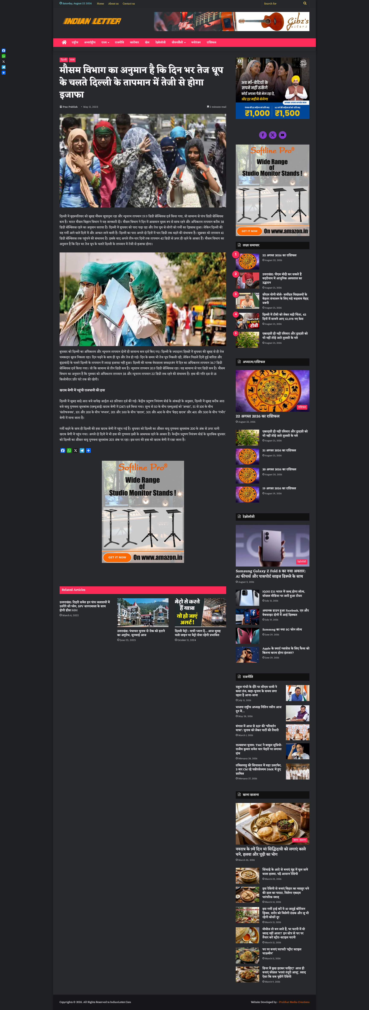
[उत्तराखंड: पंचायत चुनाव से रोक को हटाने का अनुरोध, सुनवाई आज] (142, 612)
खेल (147, 42)
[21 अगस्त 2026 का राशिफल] (247, 457)
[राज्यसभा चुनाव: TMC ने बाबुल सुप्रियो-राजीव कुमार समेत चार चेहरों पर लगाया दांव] (297, 751)
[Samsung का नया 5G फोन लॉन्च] (247, 636)
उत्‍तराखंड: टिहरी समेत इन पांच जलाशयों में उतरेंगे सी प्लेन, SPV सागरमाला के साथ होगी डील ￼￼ (85, 606)
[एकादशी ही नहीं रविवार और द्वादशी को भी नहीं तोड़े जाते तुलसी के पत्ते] (247, 340)
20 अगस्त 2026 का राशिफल (279, 469)
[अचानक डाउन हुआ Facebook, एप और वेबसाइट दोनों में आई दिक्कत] (247, 617)
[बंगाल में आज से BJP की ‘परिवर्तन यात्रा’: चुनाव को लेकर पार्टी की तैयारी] (297, 732)
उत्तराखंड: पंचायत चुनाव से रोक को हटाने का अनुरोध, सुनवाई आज (141, 633)
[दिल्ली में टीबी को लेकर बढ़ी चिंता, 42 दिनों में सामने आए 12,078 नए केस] (247, 321)
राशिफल (211, 42)
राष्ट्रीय (75, 42)
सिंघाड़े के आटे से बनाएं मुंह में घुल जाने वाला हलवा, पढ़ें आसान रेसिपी (285, 872)
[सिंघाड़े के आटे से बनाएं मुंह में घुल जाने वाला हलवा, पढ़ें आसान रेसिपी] (247, 876)
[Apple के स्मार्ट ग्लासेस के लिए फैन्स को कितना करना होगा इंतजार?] (247, 655)
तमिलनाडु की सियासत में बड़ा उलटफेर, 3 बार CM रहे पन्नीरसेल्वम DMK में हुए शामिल (258, 770)
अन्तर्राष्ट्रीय (89, 42)
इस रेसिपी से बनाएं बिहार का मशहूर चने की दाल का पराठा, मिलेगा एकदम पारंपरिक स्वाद (285, 893)
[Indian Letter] (92, 22)
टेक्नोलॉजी (160, 42)
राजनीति (119, 42)
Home (100, 3)
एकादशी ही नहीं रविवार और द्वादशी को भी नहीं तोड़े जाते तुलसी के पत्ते (285, 336)
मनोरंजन (196, 42)
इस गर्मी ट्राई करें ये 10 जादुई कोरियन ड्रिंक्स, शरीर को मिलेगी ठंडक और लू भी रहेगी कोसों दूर (285, 913)
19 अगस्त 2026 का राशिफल (279, 488)
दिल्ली (64, 60)
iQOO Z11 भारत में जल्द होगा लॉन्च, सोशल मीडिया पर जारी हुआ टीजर (283, 594)
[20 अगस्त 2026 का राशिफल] (247, 476)
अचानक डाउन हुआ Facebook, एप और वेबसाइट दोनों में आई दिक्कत (285, 613)
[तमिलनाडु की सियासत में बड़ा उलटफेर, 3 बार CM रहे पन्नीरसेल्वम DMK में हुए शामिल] (297, 772)
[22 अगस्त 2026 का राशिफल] (247, 262)
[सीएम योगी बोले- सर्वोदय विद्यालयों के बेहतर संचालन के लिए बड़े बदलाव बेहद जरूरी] (247, 301)
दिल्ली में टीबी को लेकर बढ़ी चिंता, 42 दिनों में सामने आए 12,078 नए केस (284, 317)
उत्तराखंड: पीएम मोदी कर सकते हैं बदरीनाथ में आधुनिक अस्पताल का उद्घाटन (282, 278)
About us (113, 3)
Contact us (129, 3)
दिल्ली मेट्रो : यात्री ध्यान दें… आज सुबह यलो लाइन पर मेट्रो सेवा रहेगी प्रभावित (198, 633)
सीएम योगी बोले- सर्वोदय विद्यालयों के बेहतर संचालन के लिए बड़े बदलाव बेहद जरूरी (285, 299)
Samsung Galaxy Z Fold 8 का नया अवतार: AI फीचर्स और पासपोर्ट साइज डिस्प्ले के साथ (271, 574)
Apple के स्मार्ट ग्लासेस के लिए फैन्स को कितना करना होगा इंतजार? (285, 651)
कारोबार (134, 42)
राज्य (104, 42)
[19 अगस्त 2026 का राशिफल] (247, 495)
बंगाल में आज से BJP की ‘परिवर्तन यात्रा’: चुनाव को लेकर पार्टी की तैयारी (257, 728)
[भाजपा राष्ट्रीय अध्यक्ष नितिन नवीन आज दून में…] (297, 713)
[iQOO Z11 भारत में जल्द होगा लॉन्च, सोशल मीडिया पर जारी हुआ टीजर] (247, 598)
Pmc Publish (70, 107)
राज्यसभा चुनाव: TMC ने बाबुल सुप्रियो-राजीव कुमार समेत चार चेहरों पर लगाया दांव (259, 749)
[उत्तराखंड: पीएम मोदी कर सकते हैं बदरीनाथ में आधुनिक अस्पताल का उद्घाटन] (247, 280)
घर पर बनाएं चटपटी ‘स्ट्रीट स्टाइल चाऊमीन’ (281, 951)
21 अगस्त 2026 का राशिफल (279, 450)
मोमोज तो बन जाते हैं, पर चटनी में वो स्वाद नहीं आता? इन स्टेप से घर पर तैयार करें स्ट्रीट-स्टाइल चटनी (283, 933)
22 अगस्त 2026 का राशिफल (279, 255)
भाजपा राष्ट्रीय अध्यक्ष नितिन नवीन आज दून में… (258, 709)
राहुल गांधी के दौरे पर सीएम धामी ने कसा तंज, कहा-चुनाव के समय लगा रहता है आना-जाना (256, 691)
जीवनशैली (177, 42)
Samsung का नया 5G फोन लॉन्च (282, 629)
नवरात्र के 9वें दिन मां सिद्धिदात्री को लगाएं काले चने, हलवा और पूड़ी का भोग (271, 852)
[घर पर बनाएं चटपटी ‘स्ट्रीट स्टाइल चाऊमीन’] (247, 956)
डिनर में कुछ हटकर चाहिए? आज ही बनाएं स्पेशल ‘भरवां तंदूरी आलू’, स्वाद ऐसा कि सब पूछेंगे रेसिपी (284, 973)
